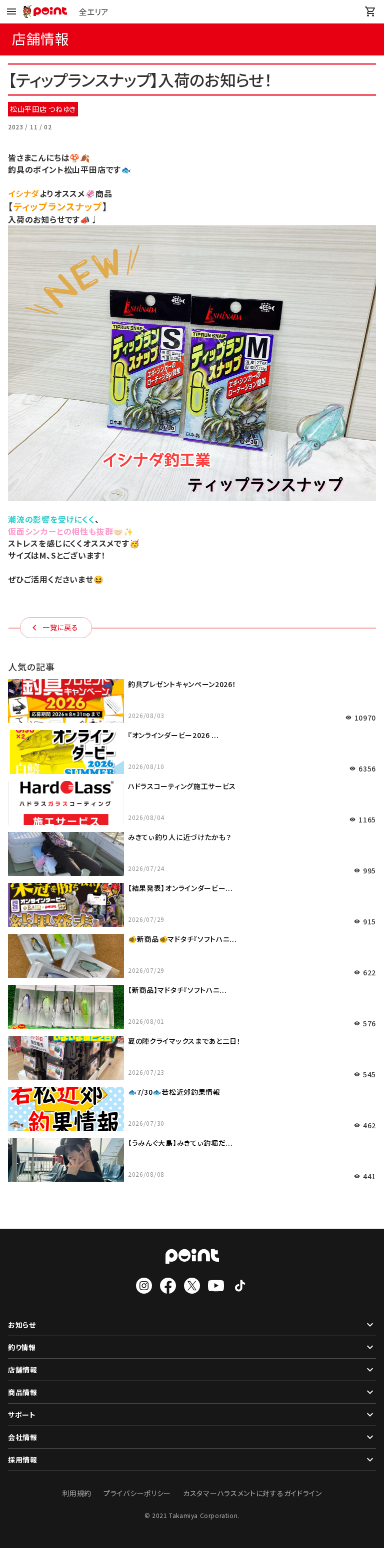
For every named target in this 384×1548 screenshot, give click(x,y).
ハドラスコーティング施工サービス (182, 786)
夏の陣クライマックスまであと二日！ (184, 1041)
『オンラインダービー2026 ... (173, 735)
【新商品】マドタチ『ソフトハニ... (177, 990)
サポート (22, 1415)
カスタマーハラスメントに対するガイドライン (252, 1493)
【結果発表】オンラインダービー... (180, 888)
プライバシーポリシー (137, 1493)
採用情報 (23, 1460)
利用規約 (77, 1493)
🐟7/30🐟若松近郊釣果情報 (174, 1092)
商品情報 (23, 1392)
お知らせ (22, 1325)
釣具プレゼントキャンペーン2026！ (182, 684)
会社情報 (23, 1437)
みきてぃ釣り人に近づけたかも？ (180, 837)
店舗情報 (23, 1370)
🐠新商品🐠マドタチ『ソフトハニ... (182, 939)
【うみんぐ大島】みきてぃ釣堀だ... (180, 1143)
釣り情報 (22, 1347)
